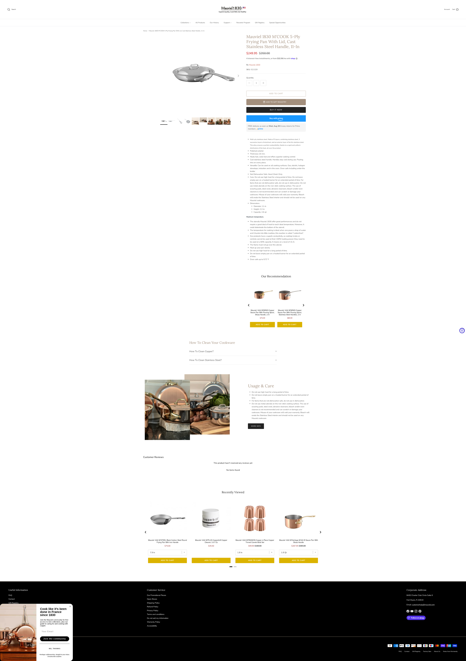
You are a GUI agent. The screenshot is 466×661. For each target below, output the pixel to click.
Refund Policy (152, 606)
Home (145, 31)
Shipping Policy (153, 603)
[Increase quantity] (263, 83)
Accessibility (152, 626)
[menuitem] (185, 22)
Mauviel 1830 (254, 65)
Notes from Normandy (450, 651)
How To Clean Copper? (201, 351)
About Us (437, 651)
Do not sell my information (157, 618)
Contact (11, 599)
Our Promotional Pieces (156, 595)
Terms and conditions (155, 614)
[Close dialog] (70, 606)
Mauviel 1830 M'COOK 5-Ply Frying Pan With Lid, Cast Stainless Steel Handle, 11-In (176, 31)
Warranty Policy (153, 622)
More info (256, 426)
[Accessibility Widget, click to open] (462, 330)
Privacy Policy (152, 610)
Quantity (250, 78)
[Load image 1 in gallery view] (200, 74)
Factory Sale (427, 651)
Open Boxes (152, 599)
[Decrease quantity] (249, 83)
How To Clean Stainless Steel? (205, 360)
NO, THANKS (54, 648)
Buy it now (276, 110)
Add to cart (276, 93)
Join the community (54, 639)
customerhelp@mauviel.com (423, 605)
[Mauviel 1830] (233, 9)
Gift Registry (13, 603)
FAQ (10, 595)
